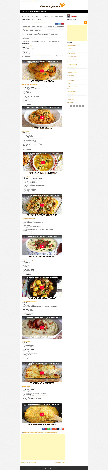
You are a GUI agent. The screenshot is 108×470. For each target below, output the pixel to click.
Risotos (69, 83)
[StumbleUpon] (53, 429)
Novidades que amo (72, 72)
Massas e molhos (71, 69)
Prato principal (71, 80)
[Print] (58, 429)
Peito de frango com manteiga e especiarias (31, 176)
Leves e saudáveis (72, 67)
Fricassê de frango (26, 341)
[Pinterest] (62, 24)
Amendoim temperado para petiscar (28, 462)
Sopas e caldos (71, 88)
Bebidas (69, 48)
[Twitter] (59, 24)
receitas (27, 27)
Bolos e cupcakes (71, 51)
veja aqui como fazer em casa (42, 395)
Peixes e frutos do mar (72, 78)
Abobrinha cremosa (26, 386)
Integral (69, 61)
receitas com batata (33, 432)
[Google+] (55, 429)
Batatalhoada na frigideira (60, 462)
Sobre (25, 1)
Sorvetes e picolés (72, 91)
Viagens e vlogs (71, 99)
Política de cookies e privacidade (34, 1)
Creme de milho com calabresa (28, 218)
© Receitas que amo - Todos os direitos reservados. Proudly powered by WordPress (38, 468)
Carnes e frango (71, 53)
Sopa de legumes (25, 131)
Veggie (69, 96)
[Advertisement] (43, 447)
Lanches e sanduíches (72, 64)
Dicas (23, 1)
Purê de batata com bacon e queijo (29, 301)
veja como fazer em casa (41, 55)
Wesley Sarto (34, 21)
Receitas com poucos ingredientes (44, 432)
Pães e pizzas (71, 75)
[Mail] (63, 429)
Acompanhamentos (72, 45)
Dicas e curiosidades (42, 21)
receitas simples (54, 432)
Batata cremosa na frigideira (28, 45)
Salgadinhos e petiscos (72, 86)
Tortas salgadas (71, 94)
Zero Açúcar (70, 102)
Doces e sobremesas (72, 59)
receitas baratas (26, 432)
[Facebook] (56, 24)
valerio (65, 468)
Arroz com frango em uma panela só (29, 84)
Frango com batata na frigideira (28, 260)
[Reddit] (60, 429)
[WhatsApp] (48, 429)
